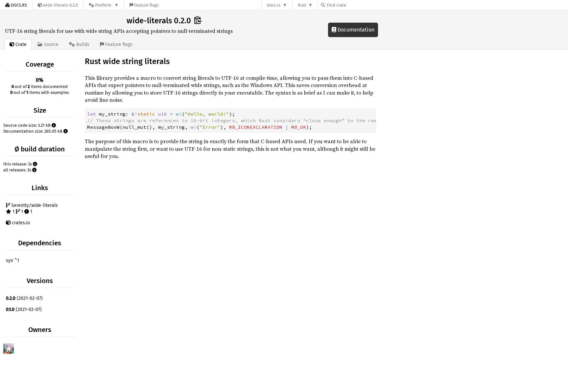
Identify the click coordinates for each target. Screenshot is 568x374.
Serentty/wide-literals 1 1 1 (34, 209)
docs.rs (273, 5)
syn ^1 (12, 260)
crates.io (20, 223)
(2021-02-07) (24, 298)
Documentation (355, 30)
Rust (302, 5)
